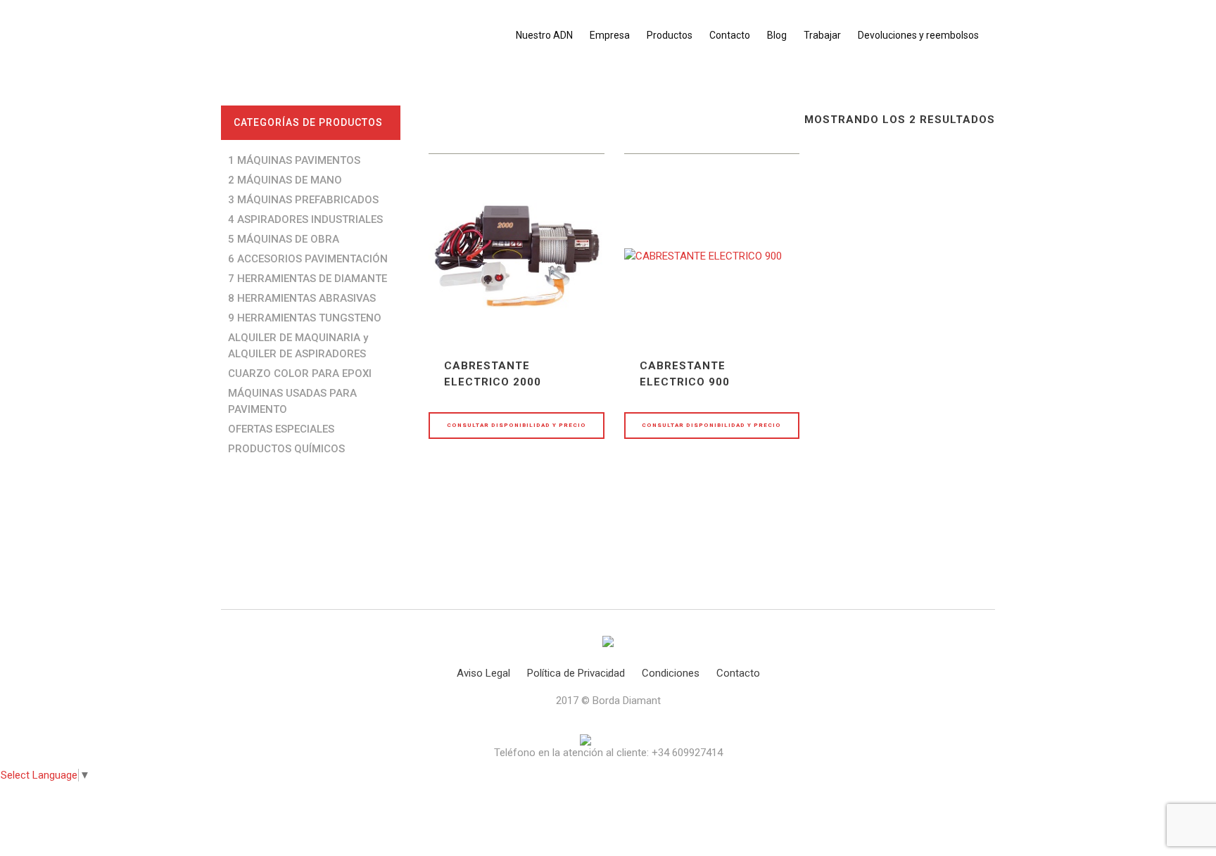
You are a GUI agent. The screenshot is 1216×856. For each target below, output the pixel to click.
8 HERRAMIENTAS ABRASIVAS (302, 298)
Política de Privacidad (576, 673)
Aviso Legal (483, 673)
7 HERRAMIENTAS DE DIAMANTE (307, 278)
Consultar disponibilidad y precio (516, 425)
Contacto (738, 673)
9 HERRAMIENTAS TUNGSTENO (304, 318)
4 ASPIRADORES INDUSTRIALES (305, 219)
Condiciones (670, 673)
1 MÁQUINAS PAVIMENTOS (294, 160)
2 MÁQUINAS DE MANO (285, 180)
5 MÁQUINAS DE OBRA (283, 239)
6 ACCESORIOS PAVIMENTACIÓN (308, 259)
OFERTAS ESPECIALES (281, 429)
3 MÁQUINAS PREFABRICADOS (303, 199)
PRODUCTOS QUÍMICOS (286, 448)
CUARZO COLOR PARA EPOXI (300, 373)
